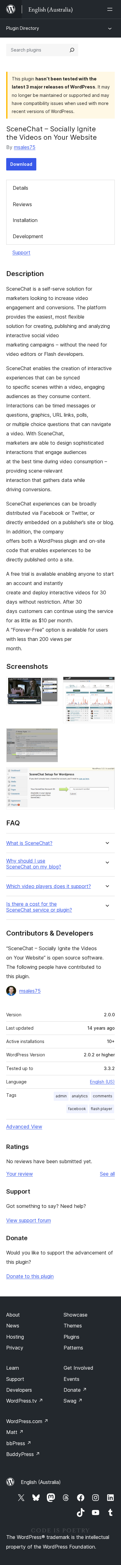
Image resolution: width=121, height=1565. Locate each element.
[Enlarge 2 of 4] (106, 685)
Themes (73, 1325)
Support (21, 252)
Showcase (75, 1315)
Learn (12, 1368)
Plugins (71, 1337)
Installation (25, 220)
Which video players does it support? (48, 886)
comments (102, 1096)
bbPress (18, 1443)
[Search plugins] (72, 50)
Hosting (15, 1337)
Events (71, 1379)
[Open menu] (111, 9)
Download (21, 164)
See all (107, 1174)
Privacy (14, 1348)
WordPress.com (27, 1421)
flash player (101, 1108)
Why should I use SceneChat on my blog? (33, 864)
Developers (19, 1390)
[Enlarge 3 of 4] (50, 736)
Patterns (73, 1348)
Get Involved (78, 1368)
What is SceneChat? (29, 843)
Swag (73, 1401)
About (13, 1315)
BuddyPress (23, 1454)
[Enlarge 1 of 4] (50, 685)
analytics (80, 1096)
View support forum (28, 1220)
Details (20, 188)
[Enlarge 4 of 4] (106, 776)
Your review (19, 1174)
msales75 (24, 147)
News (12, 1325)
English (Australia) (41, 1482)
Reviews (22, 204)
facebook (77, 1108)
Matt (15, 1432)
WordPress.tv (24, 1401)
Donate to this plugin (30, 1276)
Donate (75, 1390)
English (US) (102, 1081)
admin (61, 1096)
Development (28, 236)
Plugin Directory (22, 28)
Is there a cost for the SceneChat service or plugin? (39, 907)
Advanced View (24, 1126)
